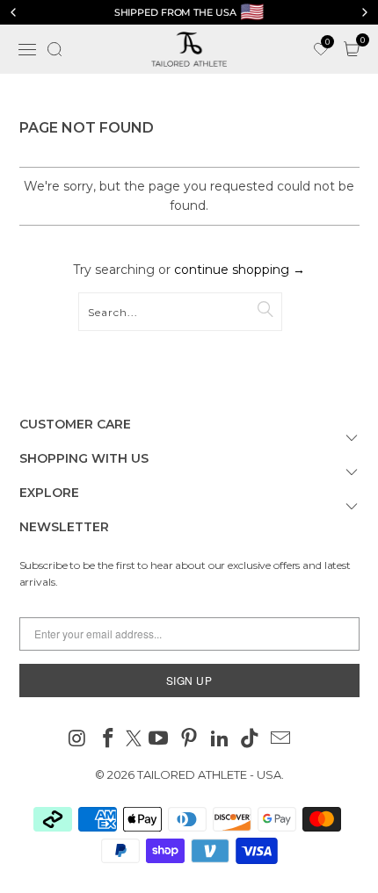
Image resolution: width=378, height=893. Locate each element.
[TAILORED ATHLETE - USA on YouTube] (159, 740)
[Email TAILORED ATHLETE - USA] (281, 740)
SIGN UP (189, 680)
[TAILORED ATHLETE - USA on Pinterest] (190, 740)
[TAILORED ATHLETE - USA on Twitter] (134, 740)
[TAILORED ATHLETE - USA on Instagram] (78, 740)
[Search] (54, 49)
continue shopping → (239, 269)
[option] (189, 12)
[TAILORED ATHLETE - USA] (189, 49)
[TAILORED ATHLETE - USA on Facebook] (108, 740)
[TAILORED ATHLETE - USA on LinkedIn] (220, 740)
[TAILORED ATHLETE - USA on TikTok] (250, 740)
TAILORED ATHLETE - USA (209, 774)
